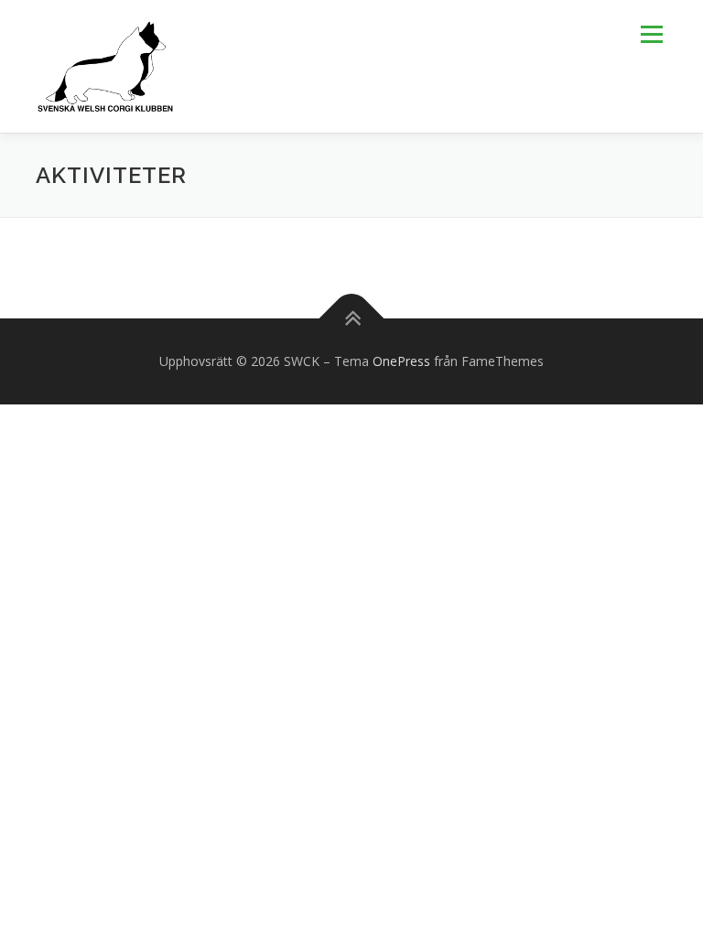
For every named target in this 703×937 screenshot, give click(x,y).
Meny (650, 34)
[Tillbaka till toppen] (351, 318)
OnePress (401, 361)
